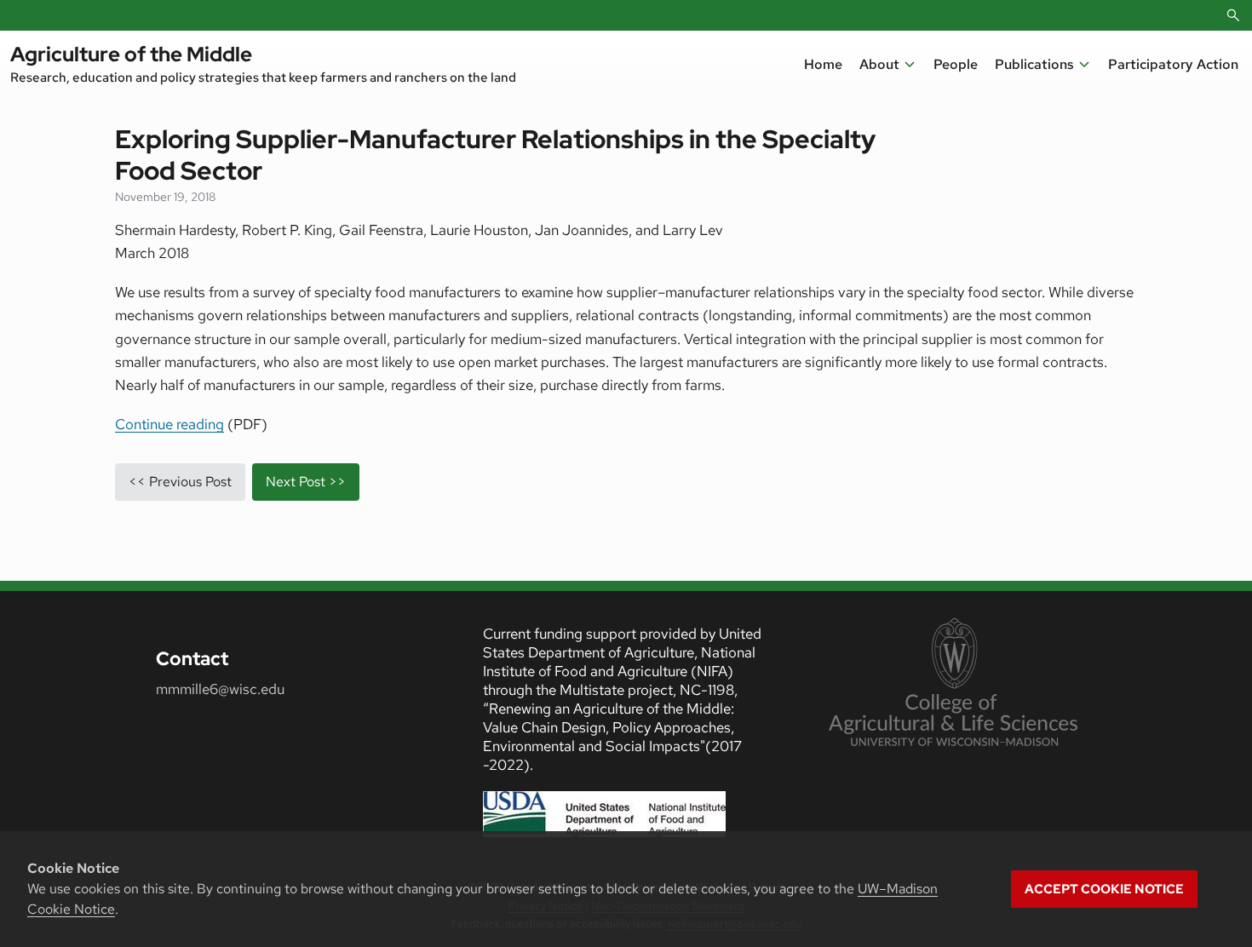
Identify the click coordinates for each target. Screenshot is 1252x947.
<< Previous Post (180, 482)
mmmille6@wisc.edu (220, 689)
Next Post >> (306, 482)
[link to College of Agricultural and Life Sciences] (953, 683)
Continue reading (169, 424)
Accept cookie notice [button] (1104, 889)
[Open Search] (1233, 15)
